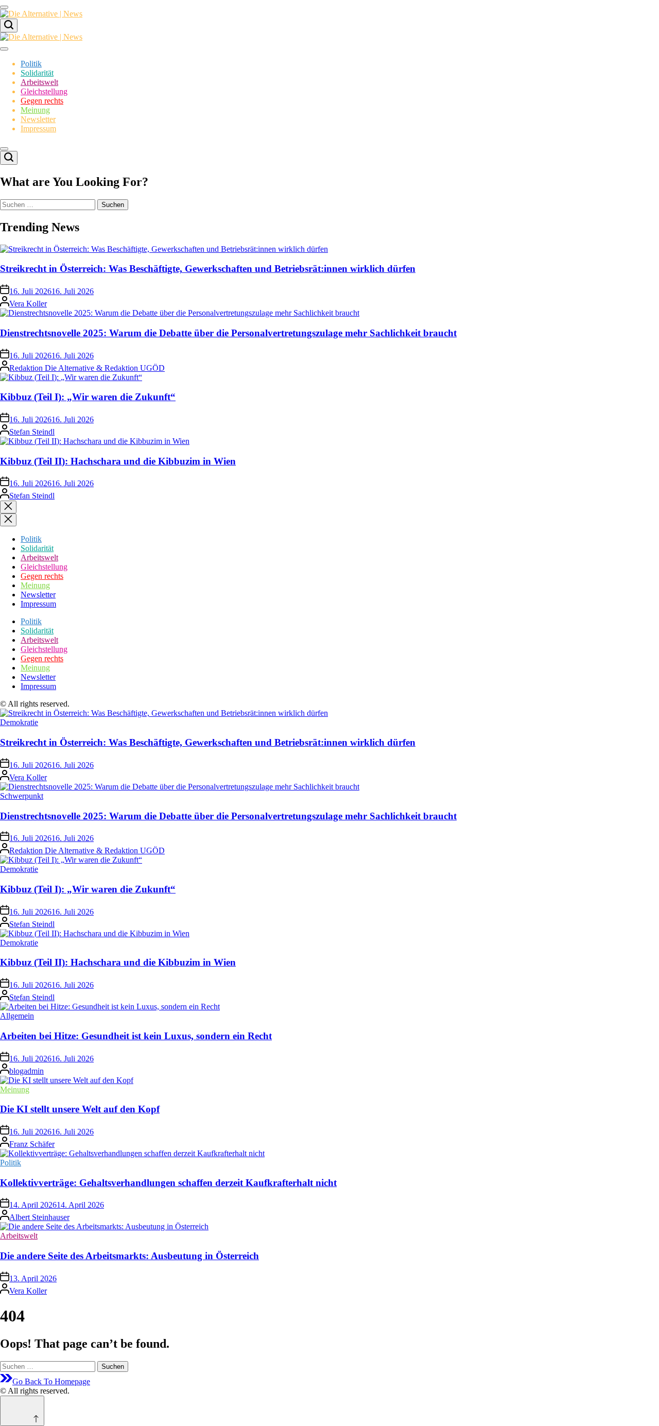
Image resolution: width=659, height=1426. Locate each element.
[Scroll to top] (22, 1411)
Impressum (38, 128)
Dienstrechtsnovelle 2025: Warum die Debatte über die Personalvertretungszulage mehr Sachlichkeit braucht (228, 333)
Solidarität (37, 72)
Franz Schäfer (32, 1144)
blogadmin (26, 1071)
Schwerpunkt (21, 796)
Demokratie (19, 722)
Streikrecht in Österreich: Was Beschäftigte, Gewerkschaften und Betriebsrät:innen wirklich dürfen (207, 268)
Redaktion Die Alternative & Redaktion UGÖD (87, 368)
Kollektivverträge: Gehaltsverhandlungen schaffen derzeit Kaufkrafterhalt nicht (168, 1182)
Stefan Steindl (32, 431)
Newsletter (38, 119)
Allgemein (17, 1015)
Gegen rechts (42, 100)
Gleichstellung (44, 91)
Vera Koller (28, 303)
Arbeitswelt (39, 82)
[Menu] (4, 7)
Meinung (35, 110)
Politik (31, 63)
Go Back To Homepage (51, 1381)
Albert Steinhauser (39, 1217)
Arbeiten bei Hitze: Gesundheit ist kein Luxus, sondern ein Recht (136, 1035)
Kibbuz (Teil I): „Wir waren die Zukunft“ (88, 396)
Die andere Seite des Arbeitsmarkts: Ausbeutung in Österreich (129, 1255)
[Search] (9, 25)
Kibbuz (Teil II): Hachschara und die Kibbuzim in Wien (118, 461)
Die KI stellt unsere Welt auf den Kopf (80, 1109)
